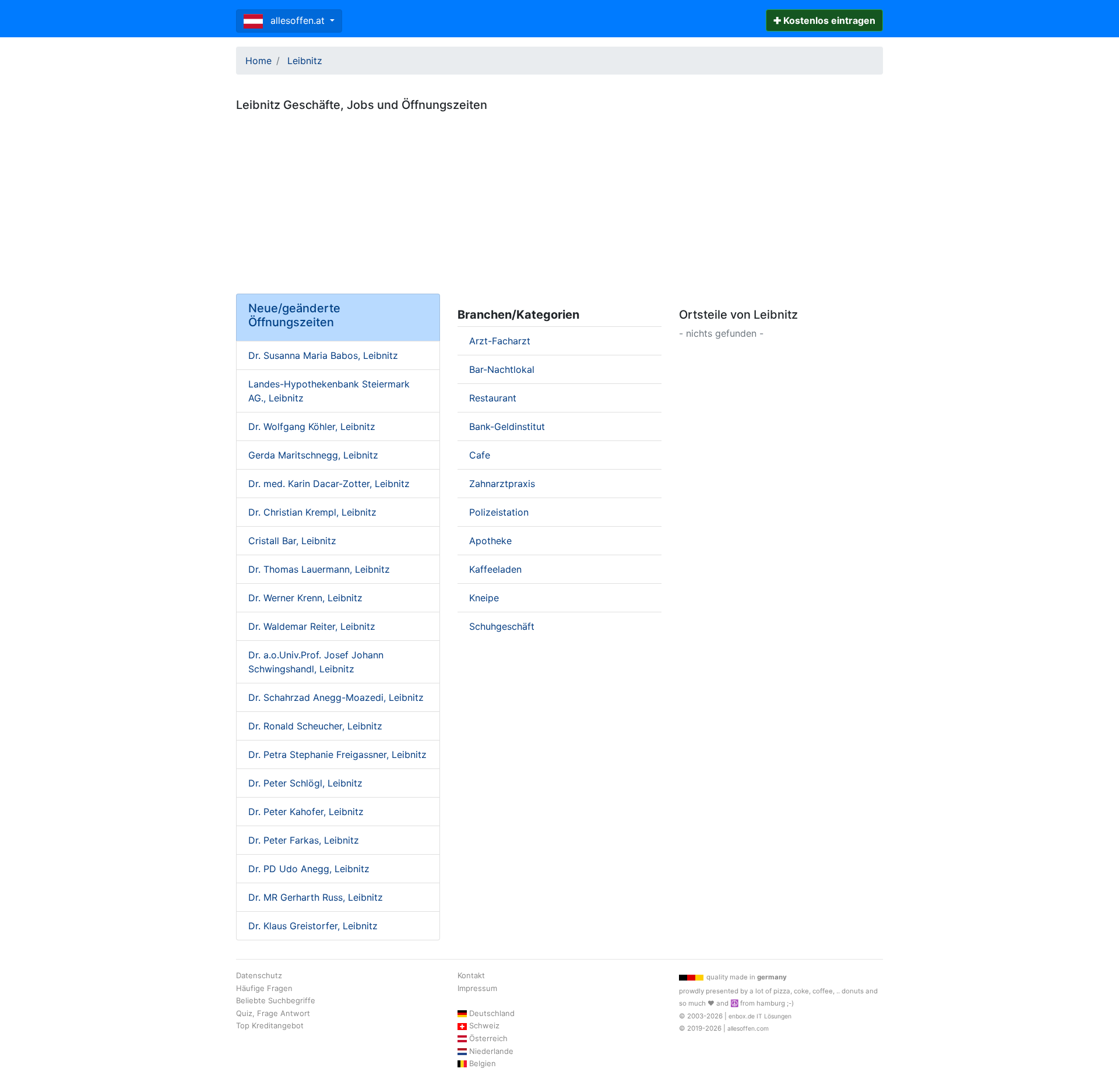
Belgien (482, 1063)
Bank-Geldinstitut (507, 426)
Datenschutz (259, 975)
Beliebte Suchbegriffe (275, 1000)
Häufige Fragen (264, 988)
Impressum (477, 988)
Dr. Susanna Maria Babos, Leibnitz (323, 355)
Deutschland (492, 1013)
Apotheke (490, 540)
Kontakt (471, 975)
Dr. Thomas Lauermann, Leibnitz (319, 569)
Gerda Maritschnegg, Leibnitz (313, 455)
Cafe (479, 455)
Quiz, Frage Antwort (273, 1013)
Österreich (488, 1038)
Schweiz (484, 1025)
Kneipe (484, 598)
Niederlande (491, 1051)
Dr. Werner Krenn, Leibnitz (305, 598)
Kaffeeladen (495, 569)
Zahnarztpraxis (502, 483)
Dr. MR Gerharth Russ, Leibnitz (315, 897)
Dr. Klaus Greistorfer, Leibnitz (313, 926)
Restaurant (492, 398)
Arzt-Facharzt (499, 341)
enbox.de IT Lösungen (760, 1016)
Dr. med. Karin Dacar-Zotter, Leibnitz (329, 483)
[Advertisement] (559, 198)
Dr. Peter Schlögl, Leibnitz (305, 783)
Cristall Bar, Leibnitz (292, 540)
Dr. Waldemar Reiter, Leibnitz (311, 626)
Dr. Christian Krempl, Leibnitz (312, 512)
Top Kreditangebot (270, 1025)
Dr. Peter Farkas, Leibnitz (303, 840)
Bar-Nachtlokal (501, 369)
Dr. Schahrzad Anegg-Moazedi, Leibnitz (336, 697)
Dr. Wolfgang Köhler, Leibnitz (311, 426)
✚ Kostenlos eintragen (824, 20)
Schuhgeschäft (501, 626)
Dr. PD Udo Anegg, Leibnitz (309, 869)
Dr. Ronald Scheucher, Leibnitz (315, 726)
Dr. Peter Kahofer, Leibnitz (306, 811)
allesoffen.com (748, 1028)
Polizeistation (499, 512)
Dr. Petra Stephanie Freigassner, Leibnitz (337, 754)
